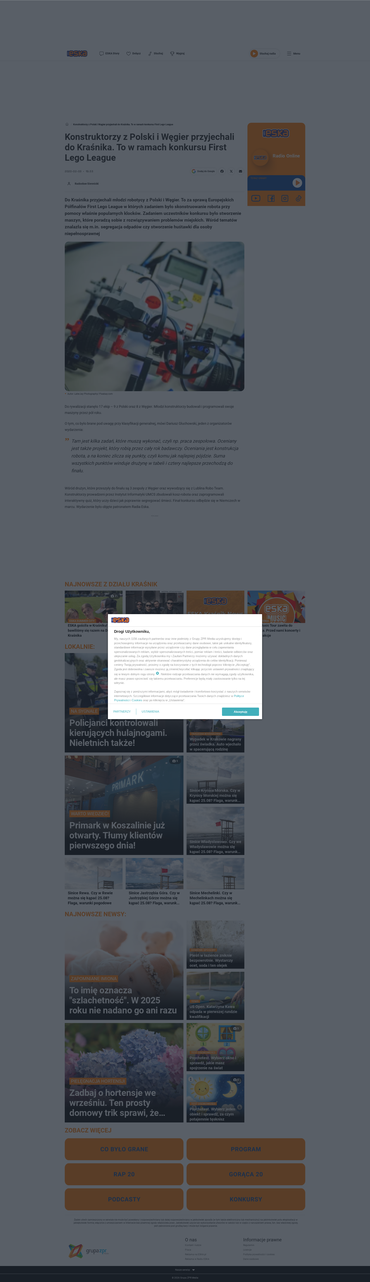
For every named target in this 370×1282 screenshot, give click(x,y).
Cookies (137, 700)
